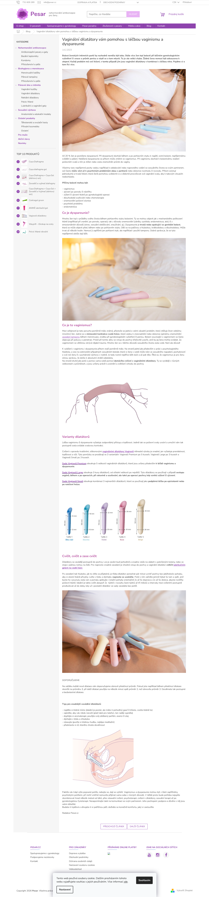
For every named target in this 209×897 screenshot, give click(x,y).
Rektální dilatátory (30, 97)
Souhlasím (144, 880)
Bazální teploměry (29, 56)
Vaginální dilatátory (30, 93)
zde (126, 881)
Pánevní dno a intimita (29, 85)
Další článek (137, 826)
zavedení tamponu (71, 336)
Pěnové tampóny (29, 76)
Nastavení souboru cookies (82, 865)
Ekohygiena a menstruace (31, 68)
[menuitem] (20, 25)
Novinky (22, 143)
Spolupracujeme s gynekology (44, 853)
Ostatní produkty (26, 118)
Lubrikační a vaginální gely (33, 105)
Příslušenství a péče (30, 64)
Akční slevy (24, 139)
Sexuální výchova (27, 110)
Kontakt (34, 861)
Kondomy (25, 60)
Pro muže (23, 134)
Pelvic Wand (27, 101)
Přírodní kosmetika (30, 126)
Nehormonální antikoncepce (32, 47)
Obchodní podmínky (114, 2)
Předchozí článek (113, 826)
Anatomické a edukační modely (36, 114)
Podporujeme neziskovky (42, 857)
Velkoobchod (75, 869)
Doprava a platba (87, 2)
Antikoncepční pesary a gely (34, 52)
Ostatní (24, 130)
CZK (174, 2)
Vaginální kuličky (29, 89)
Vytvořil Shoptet (185, 890)
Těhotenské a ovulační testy (34, 122)
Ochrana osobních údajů (80, 861)
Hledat (133, 14)
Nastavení (65, 889)
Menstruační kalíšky (30, 72)
